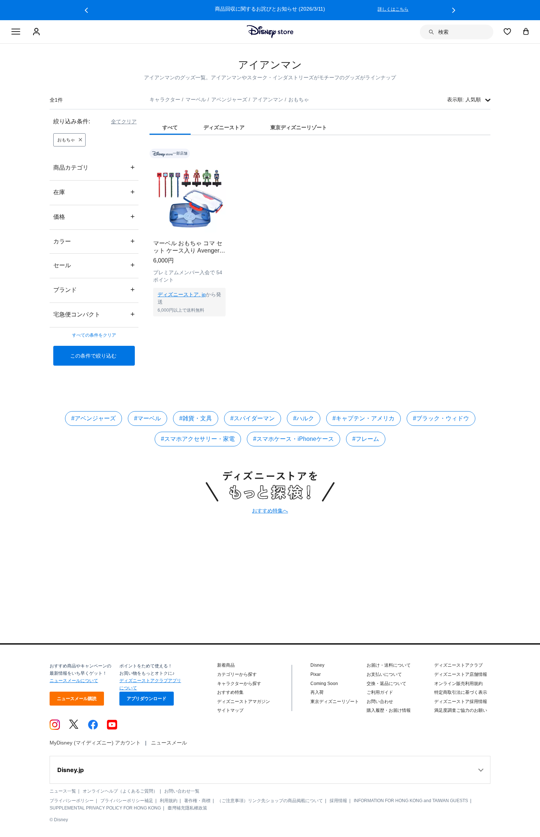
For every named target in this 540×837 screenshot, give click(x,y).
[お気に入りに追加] (224, 153)
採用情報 (338, 800)
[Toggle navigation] (16, 31)
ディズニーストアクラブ (458, 665)
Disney (317, 665)
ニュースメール (169, 743)
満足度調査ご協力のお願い (460, 710)
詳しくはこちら (294, 9)
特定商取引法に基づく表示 (460, 692)
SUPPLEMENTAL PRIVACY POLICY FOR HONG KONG (105, 808)
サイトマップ (230, 710)
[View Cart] (526, 31)
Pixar (315, 674)
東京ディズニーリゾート (334, 701)
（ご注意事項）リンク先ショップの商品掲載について (270, 800)
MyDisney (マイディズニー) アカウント (95, 743)
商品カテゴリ (94, 167)
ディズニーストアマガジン (243, 701)
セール (94, 265)
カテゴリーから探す (237, 674)
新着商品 (226, 665)
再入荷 (317, 692)
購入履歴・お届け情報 (389, 710)
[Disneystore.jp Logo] (270, 32)
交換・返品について (386, 683)
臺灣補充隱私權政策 (187, 808)
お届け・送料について (389, 665)
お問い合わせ (380, 701)
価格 (94, 216)
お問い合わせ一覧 (181, 791)
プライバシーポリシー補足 (126, 800)
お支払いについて (384, 674)
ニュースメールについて (74, 680)
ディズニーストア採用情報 (460, 701)
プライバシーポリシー (72, 800)
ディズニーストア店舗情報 (460, 674)
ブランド (94, 289)
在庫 (94, 192)
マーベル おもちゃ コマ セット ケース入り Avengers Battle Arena (187, 247)
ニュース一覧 (63, 791)
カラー (94, 241)
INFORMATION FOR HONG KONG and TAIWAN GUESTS (411, 800)
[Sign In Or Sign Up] (37, 32)
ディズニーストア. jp (182, 294)
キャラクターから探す (239, 683)
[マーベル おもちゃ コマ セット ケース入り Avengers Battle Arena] (189, 196)
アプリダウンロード (146, 698)
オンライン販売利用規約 (458, 683)
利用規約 (168, 800)
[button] (86, 10)
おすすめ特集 (230, 692)
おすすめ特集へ (270, 511)
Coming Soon (324, 683)
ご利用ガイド (380, 692)
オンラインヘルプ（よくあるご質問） (120, 791)
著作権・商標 (197, 800)
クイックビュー (190, 326)
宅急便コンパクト (94, 314)
